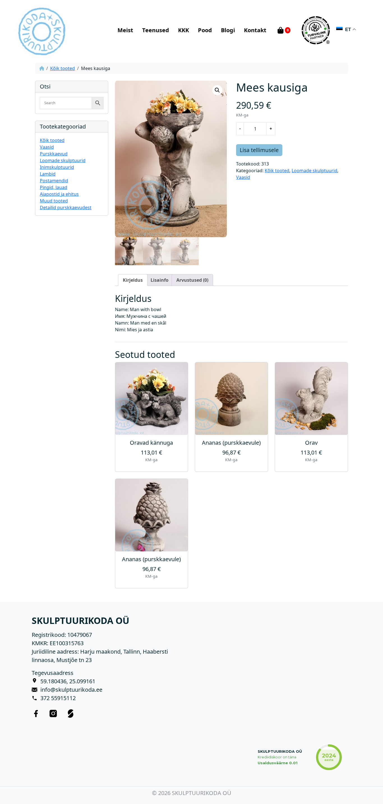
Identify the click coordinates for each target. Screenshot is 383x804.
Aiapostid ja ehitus (59, 194)
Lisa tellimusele (259, 150)
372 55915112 (58, 698)
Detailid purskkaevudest (65, 207)
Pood (205, 30)
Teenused (155, 30)
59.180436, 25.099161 (67, 681)
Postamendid (54, 181)
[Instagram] (53, 713)
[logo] (41, 30)
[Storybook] (70, 713)
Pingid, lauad (53, 187)
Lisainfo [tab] (160, 280)
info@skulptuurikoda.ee (71, 689)
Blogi (228, 30)
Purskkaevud (54, 154)
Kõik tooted (62, 68)
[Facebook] (36, 713)
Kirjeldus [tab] (133, 280)
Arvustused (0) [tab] (192, 280)
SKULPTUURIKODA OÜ (280, 751)
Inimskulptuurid (57, 167)
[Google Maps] (36, 681)
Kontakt (255, 30)
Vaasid (47, 147)
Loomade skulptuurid (63, 160)
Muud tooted (54, 201)
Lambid (48, 174)
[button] (217, 90)
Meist (125, 30)
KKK (183, 30)
